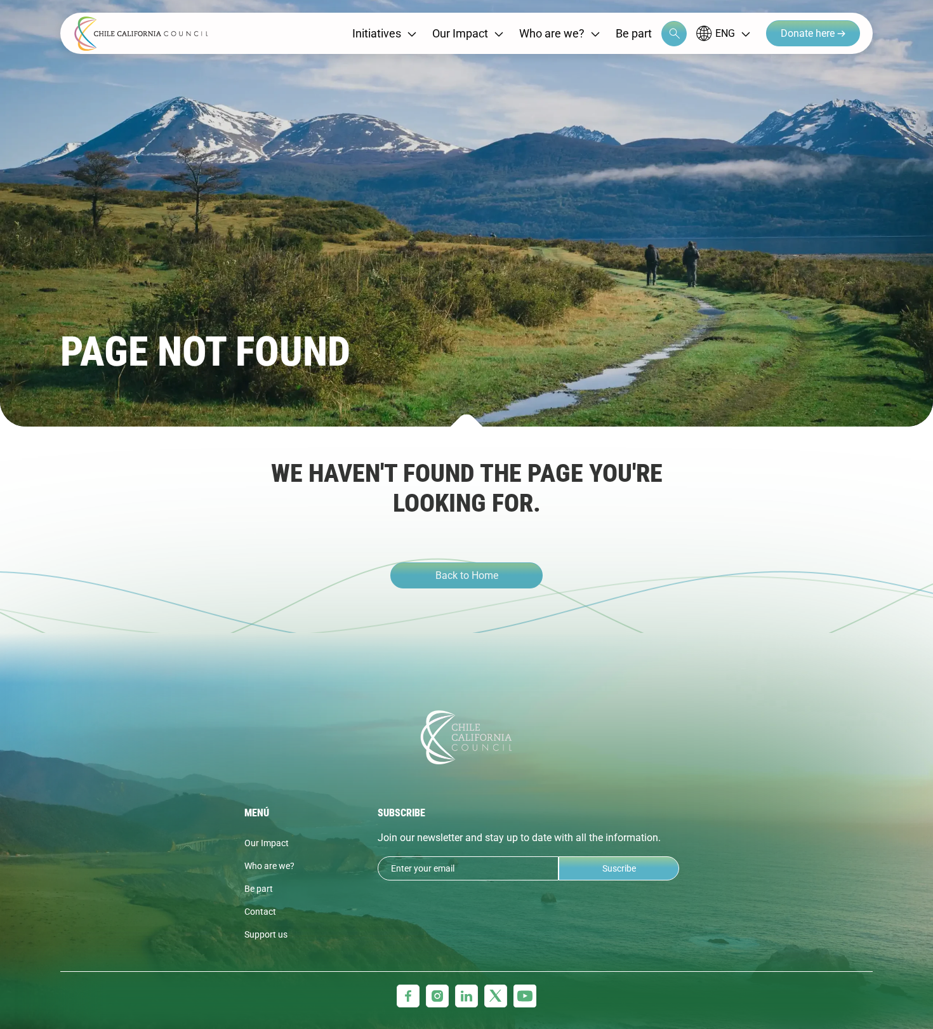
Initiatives (376, 33)
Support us (266, 934)
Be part (634, 33)
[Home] (141, 33)
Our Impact (460, 33)
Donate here (809, 33)
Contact (260, 911)
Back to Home (466, 575)
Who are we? (552, 33)
